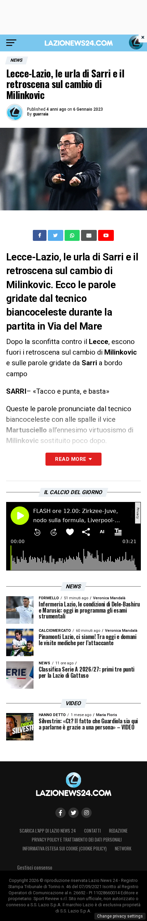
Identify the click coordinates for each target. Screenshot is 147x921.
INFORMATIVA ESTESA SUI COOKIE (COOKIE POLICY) (65, 848)
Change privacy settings (120, 916)
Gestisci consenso (34, 867)
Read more (70, 459)
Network (123, 848)
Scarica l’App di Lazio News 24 (47, 830)
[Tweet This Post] (56, 235)
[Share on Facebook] (40, 235)
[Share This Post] (73, 235)
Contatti (92, 830)
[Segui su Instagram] (86, 813)
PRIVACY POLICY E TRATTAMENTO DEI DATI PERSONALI (77, 839)
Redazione (118, 830)
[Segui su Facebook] (60, 813)
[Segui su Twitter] (73, 813)
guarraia (40, 114)
